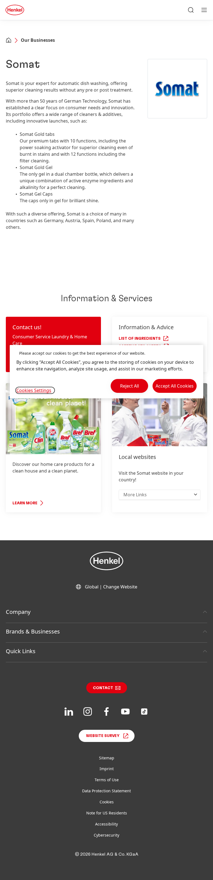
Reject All (129, 386)
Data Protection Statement (106, 790)
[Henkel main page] (15, 9)
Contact (103, 688)
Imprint (107, 768)
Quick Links (21, 651)
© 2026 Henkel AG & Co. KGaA (106, 854)
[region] (106, 371)
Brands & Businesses (33, 631)
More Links (135, 495)
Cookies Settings (33, 390)
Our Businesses (38, 40)
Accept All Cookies (175, 386)
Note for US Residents (106, 813)
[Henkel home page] (8, 41)
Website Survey (103, 736)
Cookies (107, 801)
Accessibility (106, 824)
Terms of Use (107, 779)
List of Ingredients (140, 339)
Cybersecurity (106, 835)
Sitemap (106, 757)
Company (18, 612)
